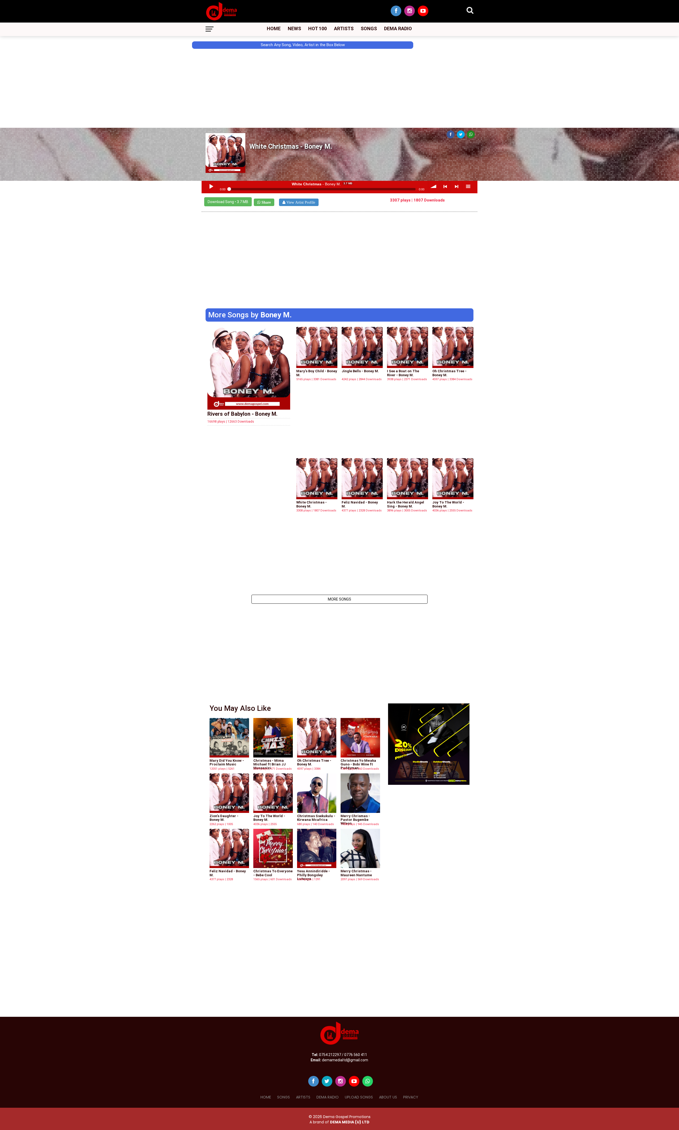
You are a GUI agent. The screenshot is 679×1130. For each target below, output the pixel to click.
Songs (369, 28)
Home (274, 28)
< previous (445, 186)
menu (467, 186)
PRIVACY (410, 1097)
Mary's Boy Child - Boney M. (316, 373)
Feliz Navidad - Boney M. (360, 504)
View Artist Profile (300, 202)
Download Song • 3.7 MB (228, 202)
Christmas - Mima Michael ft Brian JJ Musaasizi (269, 764)
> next (456, 186)
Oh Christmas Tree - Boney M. (449, 373)
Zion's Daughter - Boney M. (224, 818)
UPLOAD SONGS (359, 1097)
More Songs (339, 599)
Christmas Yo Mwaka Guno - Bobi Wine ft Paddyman (358, 764)
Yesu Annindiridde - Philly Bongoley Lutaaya (313, 875)
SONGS (283, 1097)
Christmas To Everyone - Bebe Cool (273, 873)
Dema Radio (398, 28)
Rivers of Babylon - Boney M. (242, 414)
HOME (265, 1097)
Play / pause (211, 186)
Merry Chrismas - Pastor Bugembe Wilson (355, 820)
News (294, 28)
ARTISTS (303, 1097)
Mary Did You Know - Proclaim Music (227, 762)
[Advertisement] (24, 102)
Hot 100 (317, 28)
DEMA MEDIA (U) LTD (349, 1122)
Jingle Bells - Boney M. (360, 371)
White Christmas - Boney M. (311, 504)
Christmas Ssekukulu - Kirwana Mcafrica (316, 818)
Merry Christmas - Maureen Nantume (356, 873)
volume (433, 186)
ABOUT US (388, 1097)
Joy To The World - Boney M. (448, 504)
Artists (344, 28)
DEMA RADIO (327, 1097)
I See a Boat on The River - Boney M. (403, 373)
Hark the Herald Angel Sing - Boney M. (405, 504)
